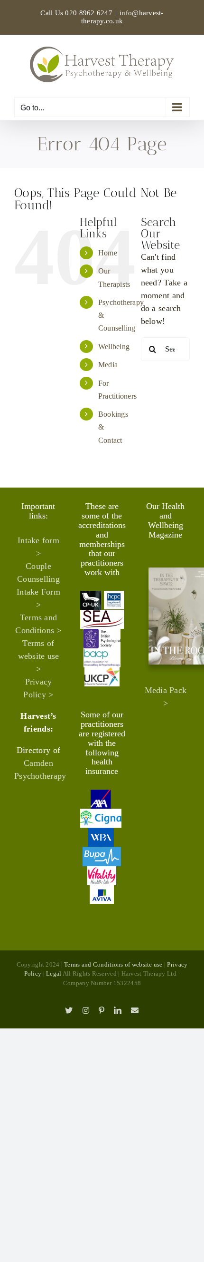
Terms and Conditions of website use (113, 964)
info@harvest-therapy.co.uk (122, 17)
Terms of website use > (38, 656)
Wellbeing (114, 346)
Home (107, 253)
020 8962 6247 (88, 13)
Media (108, 365)
